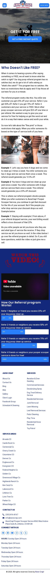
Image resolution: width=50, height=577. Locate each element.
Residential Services (35, 399)
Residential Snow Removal (34, 423)
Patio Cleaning (33, 414)
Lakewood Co (8, 489)
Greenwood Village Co (11, 478)
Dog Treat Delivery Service (34, 394)
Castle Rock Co (9, 443)
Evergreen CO (8, 466)
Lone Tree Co (8, 497)
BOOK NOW (44, 5)
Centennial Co (8, 447)
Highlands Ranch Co (11, 481)
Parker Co (7, 500)
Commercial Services (35, 385)
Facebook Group (9, 402)
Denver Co (7, 458)
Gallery (5, 394)
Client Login (7, 398)
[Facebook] (3, 533)
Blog (4, 386)
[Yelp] (26, 533)
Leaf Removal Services (36, 410)
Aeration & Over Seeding (33, 380)
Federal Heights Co (10, 470)
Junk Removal (32, 403)
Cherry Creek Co (9, 451)
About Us (6, 379)
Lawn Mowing (32, 407)
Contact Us (7, 382)
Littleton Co (7, 493)
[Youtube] (12, 533)
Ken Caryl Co (8, 485)
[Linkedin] (8, 533)
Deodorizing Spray (34, 389)
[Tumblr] (21, 533)
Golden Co (7, 474)
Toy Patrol (31, 428)
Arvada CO (7, 439)
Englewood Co (8, 462)
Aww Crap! (39, 572)
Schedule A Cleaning (11, 405)
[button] (4, 5)
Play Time (31, 418)
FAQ (4, 390)
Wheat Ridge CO (9, 504)
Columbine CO (8, 455)
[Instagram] (17, 533)
